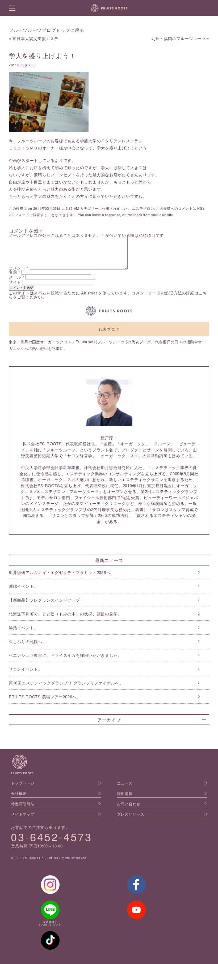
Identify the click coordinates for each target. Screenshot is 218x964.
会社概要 (19, 793)
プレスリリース (130, 814)
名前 (14, 272)
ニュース (125, 783)
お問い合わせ (129, 804)
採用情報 (125, 793)
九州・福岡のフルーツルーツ (178, 38)
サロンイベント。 (25, 669)
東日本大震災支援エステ (35, 38)
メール (16, 277)
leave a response (106, 214)
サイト (15, 282)
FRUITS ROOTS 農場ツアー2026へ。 (45, 696)
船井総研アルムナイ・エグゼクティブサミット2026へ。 (61, 572)
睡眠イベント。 (23, 586)
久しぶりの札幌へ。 (28, 641)
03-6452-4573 (51, 836)
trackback (134, 214)
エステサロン (143, 208)
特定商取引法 (23, 804)
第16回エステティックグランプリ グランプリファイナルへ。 (66, 682)
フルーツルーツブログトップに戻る (46, 30)
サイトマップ (23, 814)
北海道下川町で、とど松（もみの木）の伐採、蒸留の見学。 (65, 613)
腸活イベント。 (23, 627)
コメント (19, 268)
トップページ (23, 783)
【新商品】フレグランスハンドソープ (44, 600)
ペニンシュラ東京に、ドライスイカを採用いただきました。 (65, 655)
